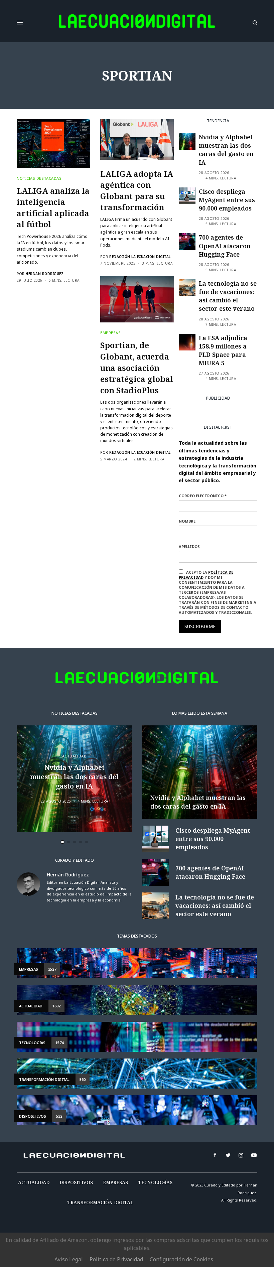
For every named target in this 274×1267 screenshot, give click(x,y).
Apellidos (189, 546)
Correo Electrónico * (203, 495)
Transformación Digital (100, 1202)
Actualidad (74, 755)
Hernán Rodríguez (44, 273)
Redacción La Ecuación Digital (140, 256)
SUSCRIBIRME (200, 626)
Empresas (110, 332)
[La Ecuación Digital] (137, 23)
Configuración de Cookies (181, 1259)
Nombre (187, 521)
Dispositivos (76, 1182)
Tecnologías (155, 1182)
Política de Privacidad (116, 1259)
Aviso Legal (68, 1259)
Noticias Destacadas (39, 178)
